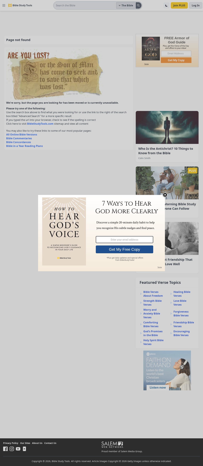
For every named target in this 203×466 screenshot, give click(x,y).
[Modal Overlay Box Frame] (101, 233)
